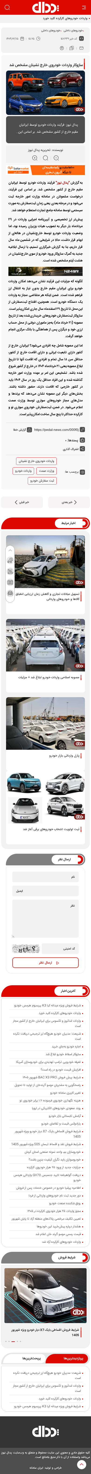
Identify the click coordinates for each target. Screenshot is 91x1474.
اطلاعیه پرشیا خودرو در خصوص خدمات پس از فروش (48, 1188)
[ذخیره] (71, 48)
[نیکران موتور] (45, 271)
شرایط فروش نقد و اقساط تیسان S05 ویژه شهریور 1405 (46, 1144)
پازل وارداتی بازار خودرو (64, 755)
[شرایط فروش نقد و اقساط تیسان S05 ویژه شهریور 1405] (45, 1295)
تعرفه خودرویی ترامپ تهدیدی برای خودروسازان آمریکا (48, 1062)
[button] (20, 1341)
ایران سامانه (36, 1468)
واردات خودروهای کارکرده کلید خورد (65, 18)
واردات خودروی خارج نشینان (36, 461)
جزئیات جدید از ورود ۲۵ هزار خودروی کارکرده (54, 1167)
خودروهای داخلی (73, 30)
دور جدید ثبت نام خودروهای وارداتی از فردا (55, 1195)
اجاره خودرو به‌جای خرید (66, 1046)
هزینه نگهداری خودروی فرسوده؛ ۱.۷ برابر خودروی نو (50, 1100)
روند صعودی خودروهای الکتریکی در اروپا (56, 1108)
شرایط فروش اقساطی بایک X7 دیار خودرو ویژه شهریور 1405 (48, 1134)
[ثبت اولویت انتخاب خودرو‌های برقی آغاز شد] (45, 797)
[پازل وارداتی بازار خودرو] (45, 723)
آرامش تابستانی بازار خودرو (65, 1116)
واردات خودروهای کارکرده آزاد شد (61, 1242)
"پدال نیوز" (63, 183)
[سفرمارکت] (45, 170)
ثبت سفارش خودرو (42, 480)
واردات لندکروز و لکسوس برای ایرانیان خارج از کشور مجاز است (47, 1023)
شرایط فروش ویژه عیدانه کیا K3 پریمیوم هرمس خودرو (47, 1005)
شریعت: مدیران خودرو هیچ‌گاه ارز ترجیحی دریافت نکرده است (47, 1036)
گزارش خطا (20, 430)
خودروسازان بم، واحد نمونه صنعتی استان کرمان (52, 1152)
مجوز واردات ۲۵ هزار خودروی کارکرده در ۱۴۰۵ (54, 1211)
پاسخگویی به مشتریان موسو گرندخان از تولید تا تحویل (48, 1085)
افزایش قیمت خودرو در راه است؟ (61, 1069)
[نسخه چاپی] (62, 48)
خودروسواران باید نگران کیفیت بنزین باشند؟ (55, 1159)
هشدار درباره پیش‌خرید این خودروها (59, 1226)
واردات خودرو (23, 471)
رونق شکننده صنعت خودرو (65, 1203)
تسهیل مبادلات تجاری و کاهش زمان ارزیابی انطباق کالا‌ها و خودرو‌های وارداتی (47, 597)
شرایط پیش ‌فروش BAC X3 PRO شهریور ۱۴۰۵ (52, 1077)
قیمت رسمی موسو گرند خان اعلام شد (58, 1234)
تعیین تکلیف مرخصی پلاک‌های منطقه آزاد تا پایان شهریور (46, 1218)
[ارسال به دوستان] (81, 48)
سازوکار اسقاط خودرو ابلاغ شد (63, 1054)
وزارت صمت (46, 471)
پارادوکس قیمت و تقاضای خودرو (61, 1123)
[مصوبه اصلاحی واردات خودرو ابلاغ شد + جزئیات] (45, 645)
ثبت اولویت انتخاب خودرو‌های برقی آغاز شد (51, 829)
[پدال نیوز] (45, 1432)
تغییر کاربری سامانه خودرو (65, 1093)
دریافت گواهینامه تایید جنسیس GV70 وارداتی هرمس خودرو (47, 1178)
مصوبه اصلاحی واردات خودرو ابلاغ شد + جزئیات (48, 677)
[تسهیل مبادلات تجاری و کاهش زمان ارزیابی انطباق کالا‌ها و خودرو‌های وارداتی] (45, 561)
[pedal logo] (45, 7)
